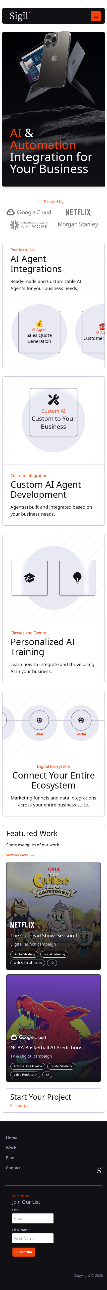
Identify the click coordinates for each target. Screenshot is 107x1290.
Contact (13, 1168)
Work (11, 1148)
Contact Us (19, 1105)
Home (11, 1138)
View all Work (17, 855)
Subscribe (23, 1252)
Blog (10, 1158)
